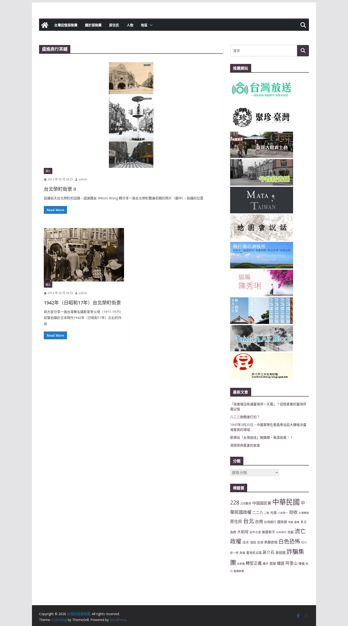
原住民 (114, 25)
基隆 (296, 522)
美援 (242, 552)
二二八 (257, 512)
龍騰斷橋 (239, 571)
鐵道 (281, 563)
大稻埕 (243, 531)
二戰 (266, 512)
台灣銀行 (270, 522)
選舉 (272, 563)
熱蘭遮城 (270, 542)
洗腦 (290, 532)
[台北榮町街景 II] (131, 115)
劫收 (293, 512)
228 (234, 502)
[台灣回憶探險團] (44, 25)
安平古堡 (255, 532)
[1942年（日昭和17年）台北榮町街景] (84, 255)
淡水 (245, 542)
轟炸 (265, 563)
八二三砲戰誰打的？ (245, 417)
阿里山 (292, 563)
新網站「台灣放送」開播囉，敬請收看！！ (261, 437)
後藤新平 (268, 532)
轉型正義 (254, 563)
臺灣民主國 (254, 552)
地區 (144, 25)
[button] (150, 25)
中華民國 (286, 502)
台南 (259, 521)
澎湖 (260, 542)
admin (83, 179)
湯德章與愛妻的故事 (245, 445)
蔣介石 (269, 552)
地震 (290, 522)
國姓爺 (282, 521)
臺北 (48, 171)
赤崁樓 (241, 563)
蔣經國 (281, 552)
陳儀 (302, 563)
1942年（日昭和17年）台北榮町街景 (82, 303)
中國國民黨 (261, 503)
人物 (130, 25)
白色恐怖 (289, 541)
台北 (248, 521)
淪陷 (253, 542)
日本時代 (281, 532)
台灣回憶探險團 (65, 25)
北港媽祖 (304, 512)
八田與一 (283, 512)
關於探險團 (93, 25)
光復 (273, 512)
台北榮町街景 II (60, 189)
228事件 (245, 503)
